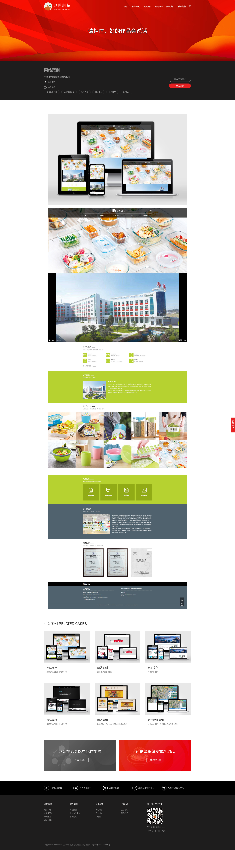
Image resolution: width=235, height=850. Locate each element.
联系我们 (182, 6)
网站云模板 (48, 820)
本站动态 (98, 809)
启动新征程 (155, 760)
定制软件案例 (75, 813)
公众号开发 (48, 813)
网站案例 (73, 809)
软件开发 (136, 6)
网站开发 (47, 809)
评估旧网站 (79, 760)
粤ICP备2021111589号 (101, 844)
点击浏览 (180, 85)
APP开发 (47, 816)
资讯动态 (159, 6)
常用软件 (98, 816)
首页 (126, 6)
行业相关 (98, 813)
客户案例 (147, 6)
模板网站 (73, 816)
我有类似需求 (180, 79)
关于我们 (170, 6)
